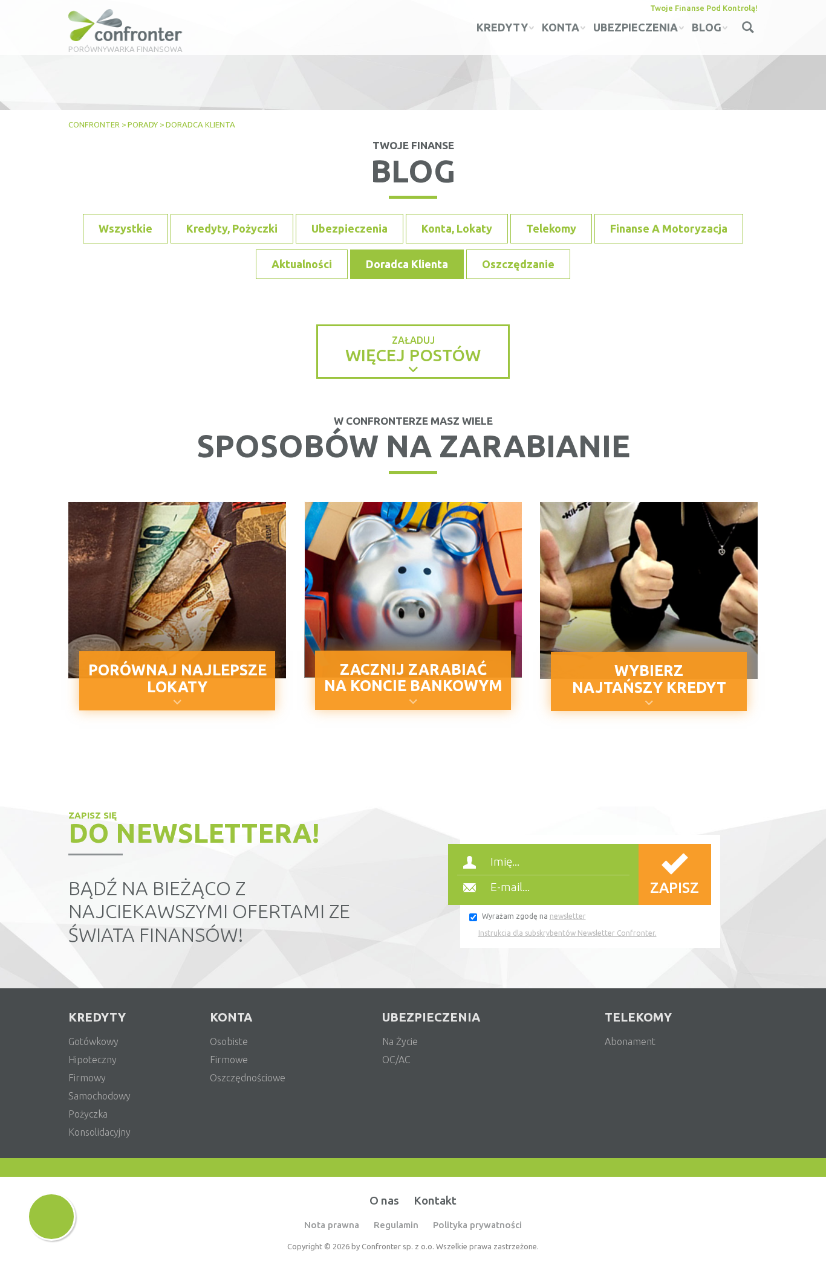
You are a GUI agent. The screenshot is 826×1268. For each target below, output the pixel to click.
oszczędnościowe (247, 1077)
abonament (630, 1041)
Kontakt (435, 1200)
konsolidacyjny (99, 1132)
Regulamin (396, 1225)
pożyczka (88, 1114)
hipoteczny (92, 1059)
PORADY (143, 124)
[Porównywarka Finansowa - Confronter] (125, 26)
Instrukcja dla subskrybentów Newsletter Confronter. (567, 933)
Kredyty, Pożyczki (232, 228)
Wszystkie (125, 228)
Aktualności (302, 264)
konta (560, 27)
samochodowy (99, 1095)
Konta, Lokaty (456, 228)
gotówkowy (93, 1041)
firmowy (87, 1077)
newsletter (568, 916)
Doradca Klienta (407, 264)
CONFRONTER (94, 124)
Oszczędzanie (518, 264)
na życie (400, 1041)
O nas (384, 1200)
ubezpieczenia (635, 27)
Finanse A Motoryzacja (668, 228)
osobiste (229, 1041)
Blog (706, 27)
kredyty (502, 27)
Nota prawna (331, 1225)
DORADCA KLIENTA (200, 124)
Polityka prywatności (477, 1225)
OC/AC (396, 1059)
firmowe (229, 1059)
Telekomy (551, 228)
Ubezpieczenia (349, 228)
